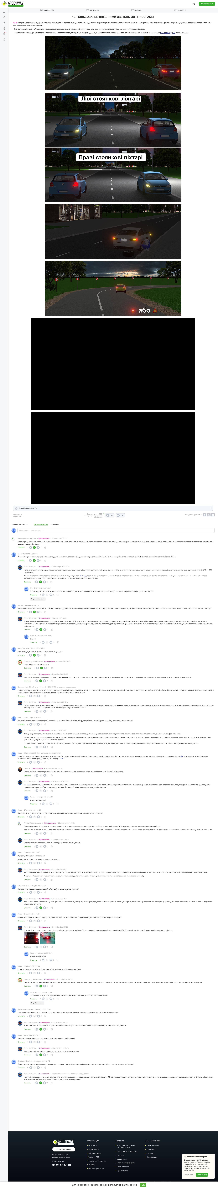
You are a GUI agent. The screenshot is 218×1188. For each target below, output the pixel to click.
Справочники (93, 1149)
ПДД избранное (180, 10)
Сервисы (91, 1165)
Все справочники (47, 10)
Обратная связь (64, 1149)
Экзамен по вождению (97, 1161)
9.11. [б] (83, 576)
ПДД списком (136, 10)
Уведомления (122, 1159)
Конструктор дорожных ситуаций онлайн (126, 1146)
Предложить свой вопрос (127, 1151)
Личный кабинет (207, 4)
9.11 (173, 33)
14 (34, 668)
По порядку (54, 524)
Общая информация (96, 1169)
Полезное (120, 1141)
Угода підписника (58, 1161)
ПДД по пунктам (92, 10)
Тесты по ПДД (93, 1157)
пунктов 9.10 (165, 33)
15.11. (61, 705)
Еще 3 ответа (36, 1003)
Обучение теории (95, 1153)
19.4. (182, 756)
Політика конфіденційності (61, 1158)
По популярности (41, 524)
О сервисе (92, 1145)
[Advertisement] (113, 1108)
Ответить (21, 547)
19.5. (61, 759)
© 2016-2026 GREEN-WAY (60, 1154)
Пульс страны (122, 1170)
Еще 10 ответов (37, 599)
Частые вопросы (123, 1167)
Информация (93, 1141)
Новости (120, 1155)
